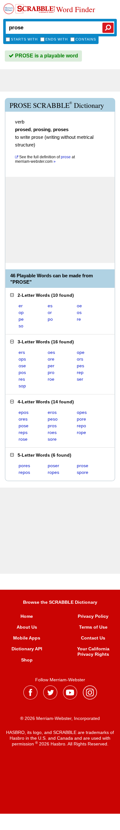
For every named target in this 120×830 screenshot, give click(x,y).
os (79, 312)
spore (82, 472)
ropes (53, 472)
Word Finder (75, 9)
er (21, 305)
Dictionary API (27, 648)
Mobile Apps (26, 637)
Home (26, 616)
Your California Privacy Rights (93, 651)
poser (53, 465)
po (50, 319)
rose (23, 439)
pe (21, 319)
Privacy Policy (93, 616)
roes (52, 432)
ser (80, 379)
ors (80, 359)
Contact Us (93, 637)
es (50, 305)
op (21, 312)
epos (23, 412)
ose (22, 365)
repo (81, 425)
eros (52, 412)
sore (52, 439)
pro (51, 372)
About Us (27, 627)
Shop (27, 659)
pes (80, 365)
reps (23, 432)
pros (52, 425)
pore (81, 419)
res (22, 379)
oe (79, 305)
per (51, 365)
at (45, 159)
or (50, 312)
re (79, 319)
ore (51, 359)
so (21, 325)
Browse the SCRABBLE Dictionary (60, 602)
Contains (86, 39)
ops (22, 359)
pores (24, 465)
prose (82, 465)
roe (51, 379)
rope (81, 432)
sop (22, 385)
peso (53, 419)
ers (22, 352)
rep (80, 372)
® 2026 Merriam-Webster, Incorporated (60, 718)
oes (51, 352)
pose (23, 425)
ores (23, 419)
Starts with (24, 39)
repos (24, 472)
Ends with (56, 39)
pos (22, 372)
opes (82, 412)
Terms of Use (93, 627)
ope (80, 352)
